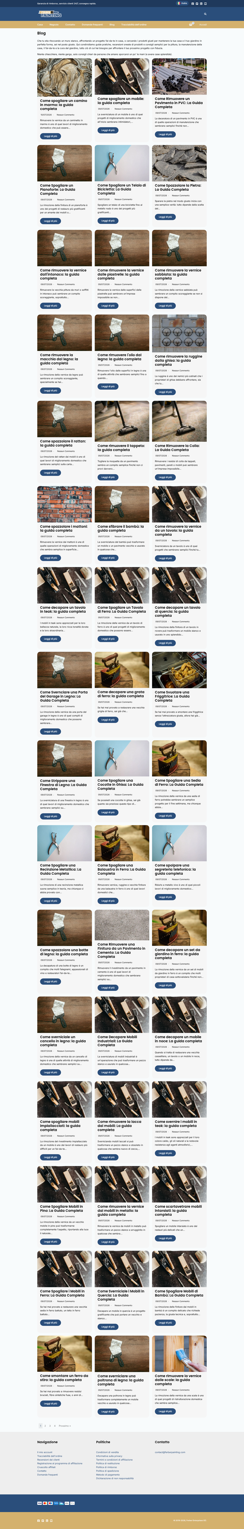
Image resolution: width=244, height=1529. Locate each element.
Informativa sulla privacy (109, 1456)
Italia (184, 3)
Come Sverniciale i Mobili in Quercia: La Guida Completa (121, 1295)
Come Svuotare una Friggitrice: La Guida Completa (172, 696)
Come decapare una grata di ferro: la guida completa (121, 694)
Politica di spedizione (107, 1470)
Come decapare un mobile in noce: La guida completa (178, 1039)
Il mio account (44, 1452)
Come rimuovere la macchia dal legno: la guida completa (59, 359)
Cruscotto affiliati (46, 1467)
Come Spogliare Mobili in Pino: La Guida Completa (61, 1208)
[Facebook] (192, 3)
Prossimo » (65, 1425)
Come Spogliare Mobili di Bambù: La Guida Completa (179, 1293)
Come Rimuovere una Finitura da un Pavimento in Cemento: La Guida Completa (121, 950)
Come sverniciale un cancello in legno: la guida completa (63, 1041)
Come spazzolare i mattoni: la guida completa (64, 528)
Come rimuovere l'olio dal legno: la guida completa (119, 357)
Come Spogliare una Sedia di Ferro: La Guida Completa (179, 782)
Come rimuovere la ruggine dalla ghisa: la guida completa (178, 360)
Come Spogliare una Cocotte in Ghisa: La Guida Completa (120, 784)
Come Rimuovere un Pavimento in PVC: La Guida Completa (179, 102)
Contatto (70, 24)
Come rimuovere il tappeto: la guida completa (121, 447)
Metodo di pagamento (108, 1474)
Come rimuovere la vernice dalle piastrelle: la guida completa (121, 274)
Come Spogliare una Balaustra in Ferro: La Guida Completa (122, 869)
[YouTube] (205, 3)
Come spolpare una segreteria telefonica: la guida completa (175, 869)
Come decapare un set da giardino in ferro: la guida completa (177, 954)
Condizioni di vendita (107, 1452)
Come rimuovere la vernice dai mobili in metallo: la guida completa (121, 1210)
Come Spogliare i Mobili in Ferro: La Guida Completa (62, 1293)
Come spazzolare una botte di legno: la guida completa (64, 952)
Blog (112, 24)
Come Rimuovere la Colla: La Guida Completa (177, 447)
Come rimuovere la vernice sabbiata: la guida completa (178, 274)
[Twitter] (197, 3)
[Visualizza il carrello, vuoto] (191, 24)
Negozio (54, 24)
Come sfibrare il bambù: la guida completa (121, 528)
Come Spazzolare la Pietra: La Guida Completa (178, 187)
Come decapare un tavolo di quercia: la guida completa (177, 611)
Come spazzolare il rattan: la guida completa (63, 443)
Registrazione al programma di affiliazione (59, 1463)
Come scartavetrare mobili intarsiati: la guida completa (178, 1210)
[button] (205, 14)
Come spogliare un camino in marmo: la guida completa (63, 104)
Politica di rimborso (106, 1467)
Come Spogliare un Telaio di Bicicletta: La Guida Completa (122, 189)
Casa (40, 24)
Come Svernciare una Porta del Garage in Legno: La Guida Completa (64, 696)
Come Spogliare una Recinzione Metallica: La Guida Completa (60, 869)
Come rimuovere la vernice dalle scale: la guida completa (178, 1380)
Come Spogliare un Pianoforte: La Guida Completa (57, 189)
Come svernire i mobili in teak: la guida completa (176, 1123)
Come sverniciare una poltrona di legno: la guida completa (121, 1380)
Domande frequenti (92, 24)
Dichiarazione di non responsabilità (115, 1478)
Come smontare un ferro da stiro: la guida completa (64, 1377)
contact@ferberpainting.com (170, 1452)
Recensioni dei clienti (48, 1459)
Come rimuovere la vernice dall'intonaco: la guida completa (63, 274)
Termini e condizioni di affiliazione (114, 1459)
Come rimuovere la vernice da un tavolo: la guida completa (178, 530)
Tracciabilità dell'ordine (133, 24)
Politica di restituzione (108, 1463)
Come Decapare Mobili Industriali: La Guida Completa (117, 1041)
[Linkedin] (201, 3)
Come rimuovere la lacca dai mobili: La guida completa (119, 1125)
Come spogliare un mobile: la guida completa (121, 100)
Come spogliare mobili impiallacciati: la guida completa (60, 1125)
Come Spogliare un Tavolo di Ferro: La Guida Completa (122, 609)
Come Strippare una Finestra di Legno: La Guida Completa (63, 784)
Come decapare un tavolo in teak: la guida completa (63, 609)
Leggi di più (50, 136)
